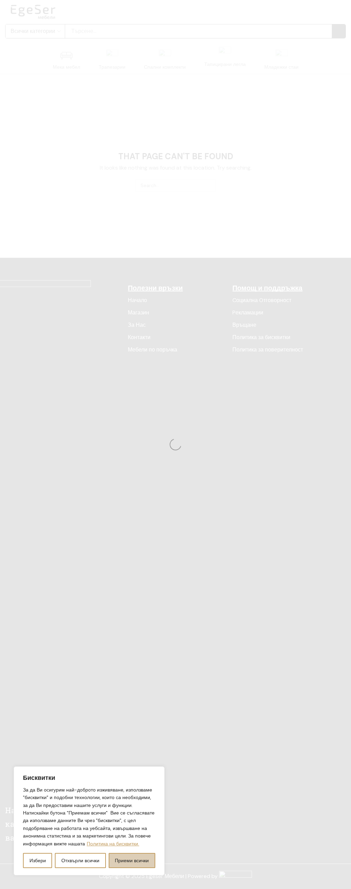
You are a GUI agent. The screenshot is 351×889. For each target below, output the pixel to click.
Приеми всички (132, 860)
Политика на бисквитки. (113, 844)
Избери (37, 860)
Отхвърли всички (80, 860)
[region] (89, 820)
